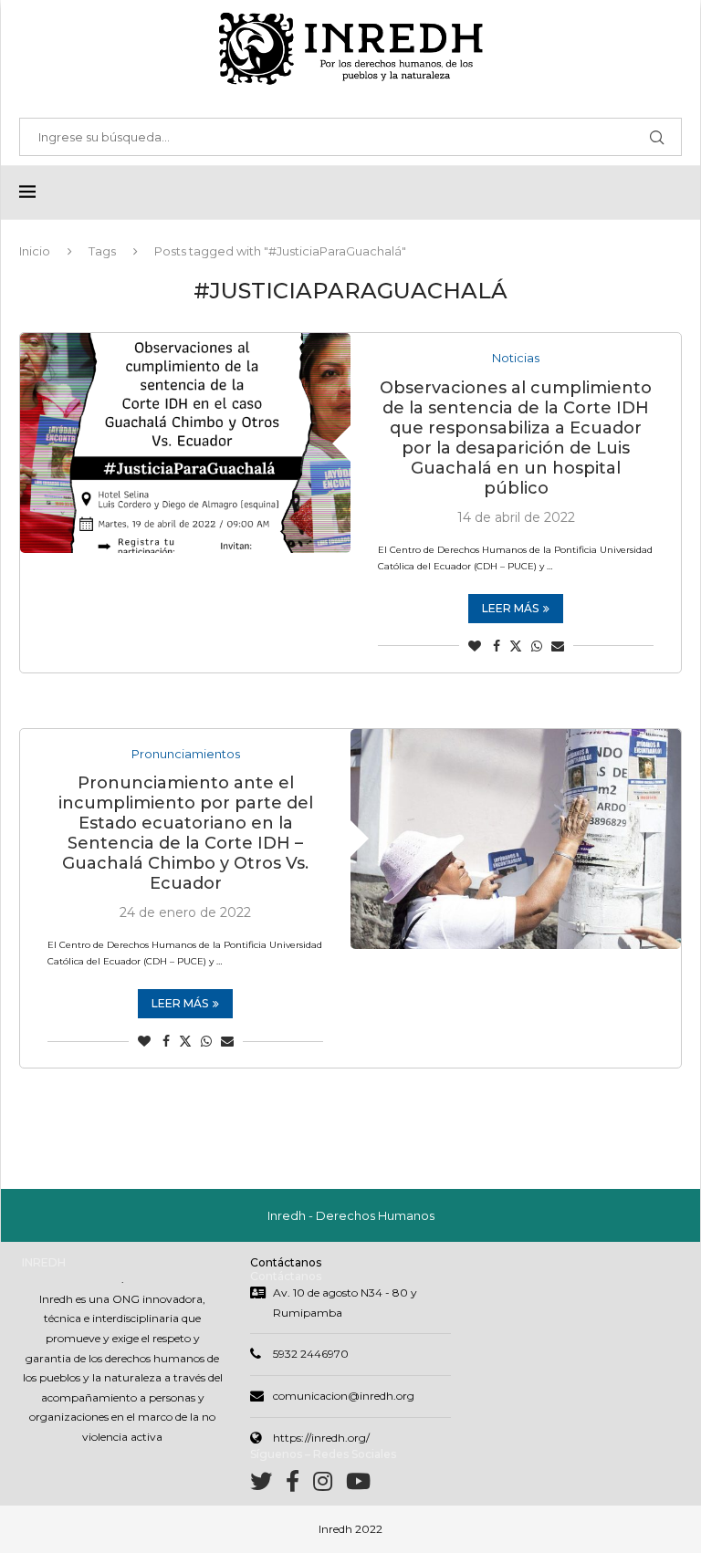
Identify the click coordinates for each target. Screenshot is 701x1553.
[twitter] (268, 1485)
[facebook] (299, 1485)
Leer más (510, 608)
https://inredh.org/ (321, 1437)
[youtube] (358, 1485)
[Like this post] (474, 646)
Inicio (34, 251)
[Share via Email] (557, 646)
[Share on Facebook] (496, 646)
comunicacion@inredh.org (343, 1395)
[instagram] (329, 1485)
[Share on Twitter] (515, 646)
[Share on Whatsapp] (536, 646)
